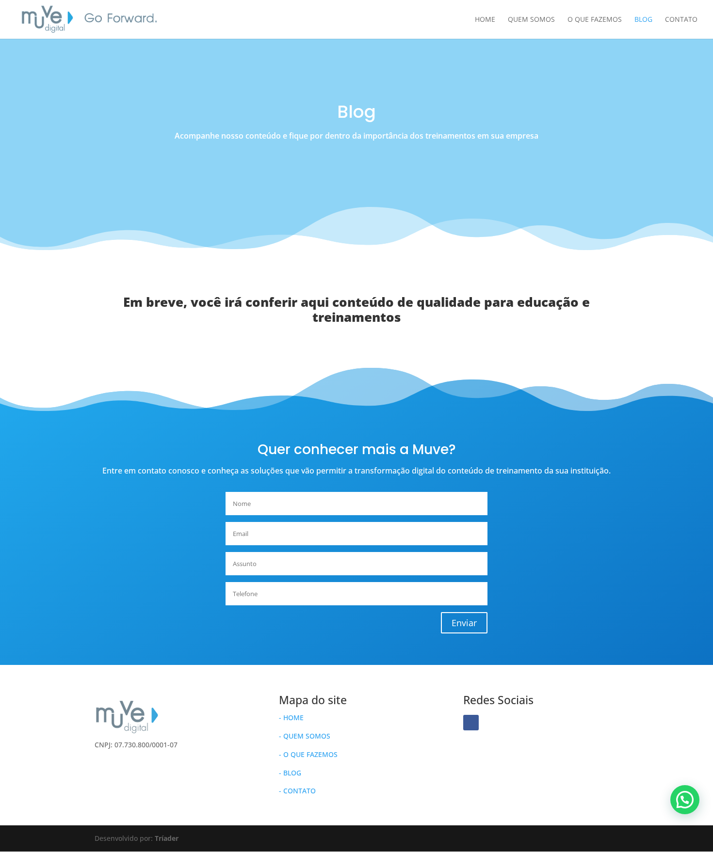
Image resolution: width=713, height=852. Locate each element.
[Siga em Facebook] (471, 722)
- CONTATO (297, 790)
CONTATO (681, 20)
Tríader (166, 838)
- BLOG (290, 772)
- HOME (291, 717)
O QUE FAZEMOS (594, 20)
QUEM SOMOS (531, 20)
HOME (485, 20)
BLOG (643, 20)
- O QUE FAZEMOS (308, 754)
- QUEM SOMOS (304, 736)
